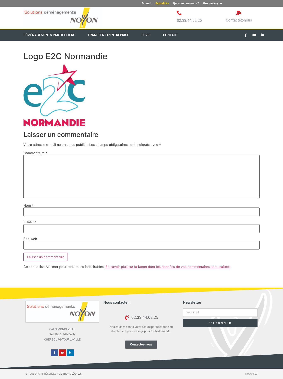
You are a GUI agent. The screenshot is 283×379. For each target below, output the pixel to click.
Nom (28, 205)
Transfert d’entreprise (108, 35)
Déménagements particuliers (49, 35)
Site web (30, 238)
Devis (146, 35)
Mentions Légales (70, 373)
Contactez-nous (239, 20)
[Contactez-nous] (239, 13)
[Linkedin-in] (263, 35)
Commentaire (35, 153)
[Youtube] (254, 35)
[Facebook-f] (246, 35)
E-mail (29, 222)
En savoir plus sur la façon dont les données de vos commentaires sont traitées (167, 267)
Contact (170, 35)
